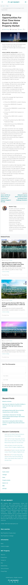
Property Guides (6, 480)
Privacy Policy (4, 571)
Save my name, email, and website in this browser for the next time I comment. (12, 385)
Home (3, 6)
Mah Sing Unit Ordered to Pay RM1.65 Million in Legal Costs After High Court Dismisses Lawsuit (13, 264)
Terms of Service (5, 568)
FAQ (2, 563)
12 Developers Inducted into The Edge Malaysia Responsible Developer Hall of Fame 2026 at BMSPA (13, 416)
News (7, 6)
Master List (5, 483)
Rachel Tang (6, 29)
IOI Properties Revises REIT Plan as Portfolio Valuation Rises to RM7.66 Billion (13, 304)
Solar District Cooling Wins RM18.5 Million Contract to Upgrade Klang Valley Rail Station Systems (13, 422)
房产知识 (4, 488)
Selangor (4, 474)
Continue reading (5, 271)
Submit (5, 390)
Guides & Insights (5, 546)
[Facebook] (10, 582)
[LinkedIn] (15, 582)
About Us (3, 554)
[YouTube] (18, 582)
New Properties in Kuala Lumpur (8, 533)
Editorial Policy (4, 565)
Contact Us (3, 560)
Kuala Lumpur (5, 471)
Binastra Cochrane (6, 401)
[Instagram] (12, 582)
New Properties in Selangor (7, 535)
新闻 (3, 485)
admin (6, 434)
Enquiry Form (4, 557)
